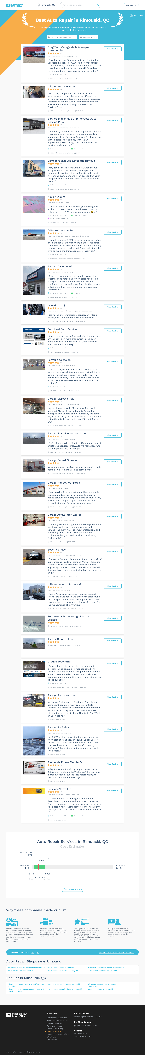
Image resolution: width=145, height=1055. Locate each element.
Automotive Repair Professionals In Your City (27, 968)
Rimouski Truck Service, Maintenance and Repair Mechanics (26, 990)
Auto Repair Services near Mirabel (102, 971)
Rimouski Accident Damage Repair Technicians (103, 985)
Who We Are (52, 1037)
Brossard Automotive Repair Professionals (106, 968)
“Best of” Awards (54, 1031)
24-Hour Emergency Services (63, 37)
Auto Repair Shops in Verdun (20, 971)
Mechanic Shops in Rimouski (100, 989)
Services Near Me (54, 1023)
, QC (42, 978)
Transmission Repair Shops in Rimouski (65, 989)
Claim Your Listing (55, 1029)
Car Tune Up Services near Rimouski (64, 984)
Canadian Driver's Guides (58, 1034)
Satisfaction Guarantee (57, 1018)
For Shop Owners (54, 1026)
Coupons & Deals (90, 37)
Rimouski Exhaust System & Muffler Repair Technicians (26, 985)
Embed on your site (74, 889)
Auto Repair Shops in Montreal (61, 968)
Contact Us (52, 1040)
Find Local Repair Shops (57, 1020)
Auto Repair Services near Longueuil (63, 971)
